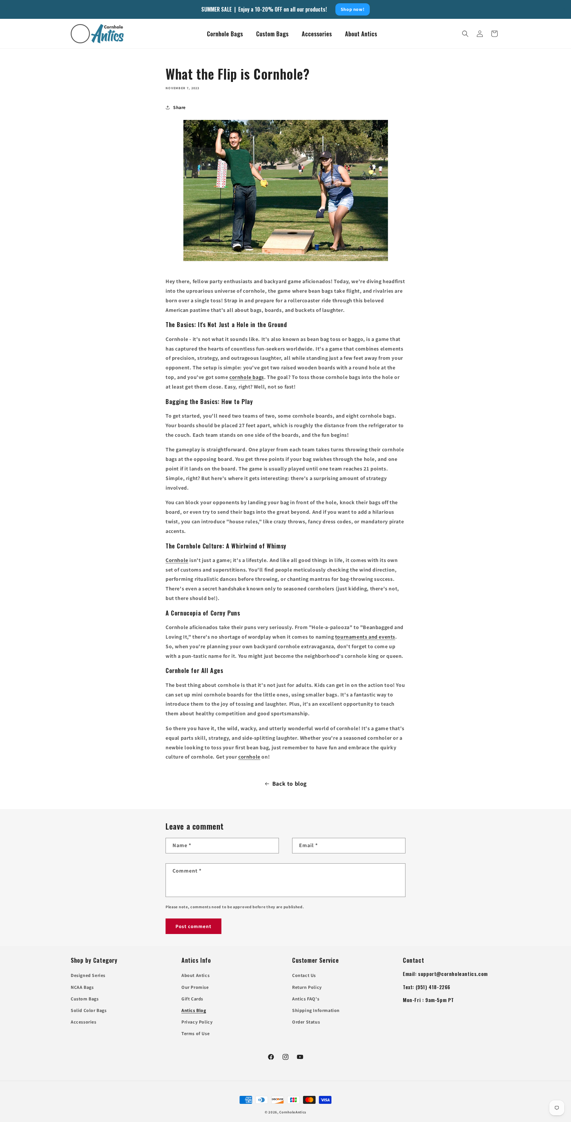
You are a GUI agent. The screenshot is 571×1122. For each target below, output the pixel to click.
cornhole (249, 756)
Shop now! (352, 9)
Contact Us (304, 975)
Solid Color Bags (89, 1010)
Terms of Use (195, 1033)
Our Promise (195, 987)
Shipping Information (316, 1010)
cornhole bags (246, 377)
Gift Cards (192, 999)
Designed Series (88, 975)
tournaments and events (365, 636)
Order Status (306, 1022)
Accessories (83, 1022)
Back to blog (289, 783)
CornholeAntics (292, 1112)
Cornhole (177, 560)
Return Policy (307, 987)
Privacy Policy (196, 1022)
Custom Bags (85, 999)
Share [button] (179, 107)
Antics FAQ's (305, 999)
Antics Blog (193, 1010)
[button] (465, 33)
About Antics (195, 975)
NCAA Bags (82, 987)
